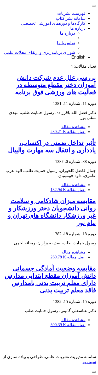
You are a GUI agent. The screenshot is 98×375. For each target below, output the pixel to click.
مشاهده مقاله (73, 126)
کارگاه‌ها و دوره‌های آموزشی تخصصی (53, 23)
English (78, 57)
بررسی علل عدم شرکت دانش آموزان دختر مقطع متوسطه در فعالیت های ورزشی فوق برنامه (55, 85)
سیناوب (89, 361)
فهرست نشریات (71, 13)
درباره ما (77, 28)
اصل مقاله (67, 131)
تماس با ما (66, 43)
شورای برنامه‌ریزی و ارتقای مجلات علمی (39, 52)
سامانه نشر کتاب (70, 18)
